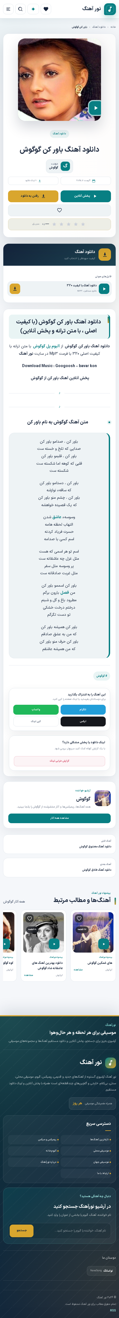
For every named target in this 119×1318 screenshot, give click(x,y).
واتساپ (36, 710)
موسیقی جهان (101, 1162)
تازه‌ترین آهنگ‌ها (99, 1140)
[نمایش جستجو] (20, 9)
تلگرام (83, 710)
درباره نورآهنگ (48, 1162)
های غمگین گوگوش (99, 963)
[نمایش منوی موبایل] (8, 9)
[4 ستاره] (75, 224)
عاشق (56, 517)
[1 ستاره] (54, 224)
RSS (113, 1311)
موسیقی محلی (101, 1151)
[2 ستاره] (61, 224)
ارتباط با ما (103, 1173)
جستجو (22, 1230)
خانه (113, 27)
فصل (64, 593)
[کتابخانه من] (46, 9)
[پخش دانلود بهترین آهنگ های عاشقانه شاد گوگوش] (54, 944)
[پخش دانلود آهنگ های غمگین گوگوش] (103, 944)
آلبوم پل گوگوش (46, 346)
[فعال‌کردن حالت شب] (33, 9)
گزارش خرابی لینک (59, 761)
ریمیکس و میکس (47, 1140)
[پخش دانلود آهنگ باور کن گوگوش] (96, 108)
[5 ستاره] (83, 224)
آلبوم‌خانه (51, 1151)
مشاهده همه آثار (59, 818)
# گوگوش (101, 676)
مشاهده (78, 970)
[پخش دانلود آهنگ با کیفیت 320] (104, 289)
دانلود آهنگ (99, 27)
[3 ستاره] (68, 224)
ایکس (83, 721)
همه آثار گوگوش (14, 901)
